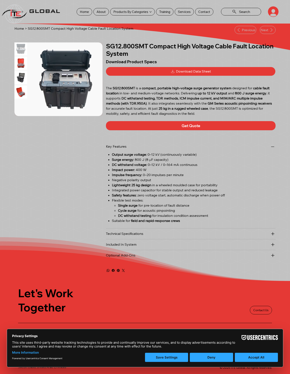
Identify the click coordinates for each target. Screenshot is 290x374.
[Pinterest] (118, 270)
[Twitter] (123, 270)
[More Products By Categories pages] (150, 12)
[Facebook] (113, 270)
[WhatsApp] (108, 270)
